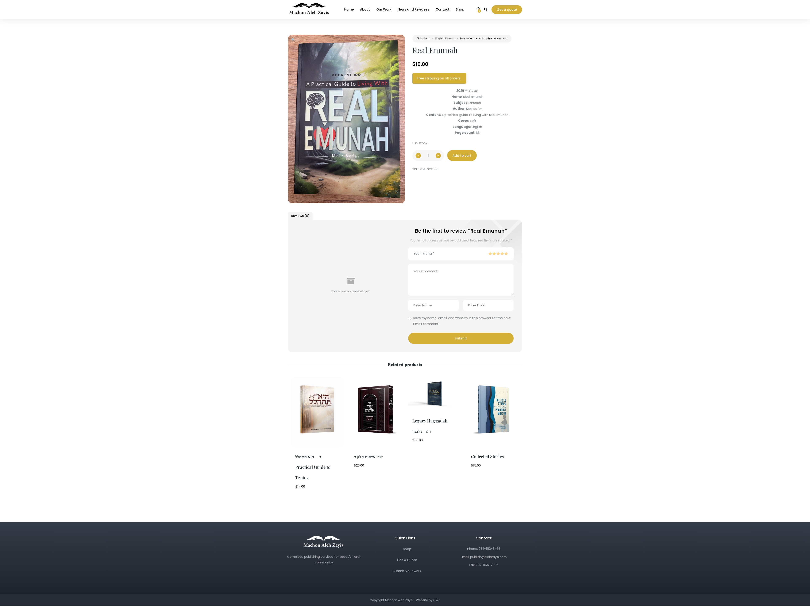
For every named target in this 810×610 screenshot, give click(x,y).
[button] (293, 40)
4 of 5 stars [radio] (502, 253)
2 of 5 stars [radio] (493, 253)
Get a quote (507, 9)
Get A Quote (407, 560)
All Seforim (423, 38)
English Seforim (445, 38)
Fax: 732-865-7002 (483, 565)
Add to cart (461, 155)
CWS (436, 600)
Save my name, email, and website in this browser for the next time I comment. (462, 321)
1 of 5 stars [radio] (489, 253)
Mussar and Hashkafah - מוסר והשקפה (483, 38)
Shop (407, 549)
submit (461, 338)
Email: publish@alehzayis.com (484, 557)
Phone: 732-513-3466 (483, 548)
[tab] (300, 216)
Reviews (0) (300, 215)
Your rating (424, 253)
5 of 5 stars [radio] (506, 253)
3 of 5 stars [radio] (498, 253)
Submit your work (407, 571)
